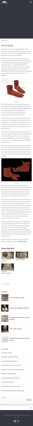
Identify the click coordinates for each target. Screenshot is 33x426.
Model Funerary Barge (8, 374)
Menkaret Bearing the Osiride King (12, 390)
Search (3, 397)
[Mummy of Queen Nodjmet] (7, 255)
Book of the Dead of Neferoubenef (12, 369)
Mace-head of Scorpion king (10, 386)
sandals (19, 55)
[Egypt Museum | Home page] (5, 2)
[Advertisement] (16, 21)
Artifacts (4, 40)
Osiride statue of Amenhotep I (11, 365)
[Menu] (31, 2)
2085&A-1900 (22, 241)
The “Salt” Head (6, 353)
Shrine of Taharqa (20, 259)
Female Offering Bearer (9, 361)
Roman (7, 283)
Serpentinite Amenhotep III (10, 378)
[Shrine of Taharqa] (22, 255)
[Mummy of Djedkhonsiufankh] (7, 266)
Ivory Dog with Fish (7, 382)
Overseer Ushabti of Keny (9, 357)
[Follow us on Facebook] (15, 421)
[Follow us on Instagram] (18, 421)
